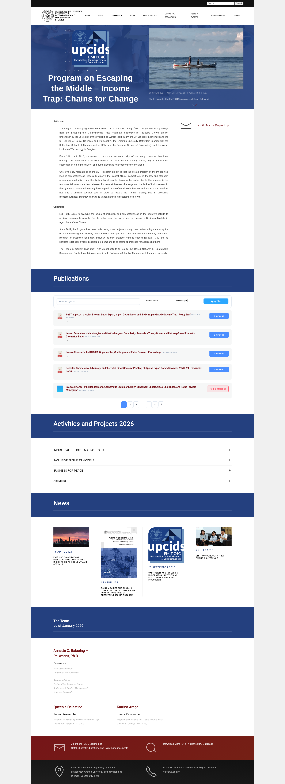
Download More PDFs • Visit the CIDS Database (188, 743)
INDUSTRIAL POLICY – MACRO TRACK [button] (78, 450)
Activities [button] (59, 481)
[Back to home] (62, 16)
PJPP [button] (132, 15)
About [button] (101, 15)
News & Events (194, 15)
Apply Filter (216, 301)
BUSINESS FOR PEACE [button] (68, 470)
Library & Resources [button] (170, 15)
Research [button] (117, 15)
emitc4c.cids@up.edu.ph (214, 125)
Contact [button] (237, 15)
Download (219, 316)
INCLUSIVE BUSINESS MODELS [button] (73, 460)
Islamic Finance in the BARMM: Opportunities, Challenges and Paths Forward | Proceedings (113, 352)
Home (87, 15)
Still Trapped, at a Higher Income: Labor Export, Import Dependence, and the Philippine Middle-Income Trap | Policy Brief (128, 314)
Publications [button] (150, 15)
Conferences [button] (218, 15)
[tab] (193, 105)
